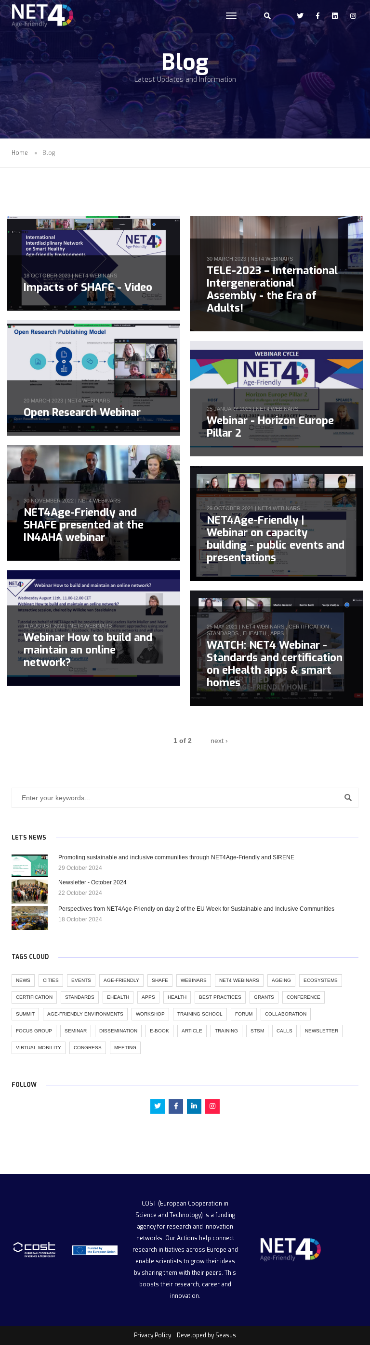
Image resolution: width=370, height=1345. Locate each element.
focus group (34, 1030)
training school (200, 1014)
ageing (281, 980)
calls (284, 1030)
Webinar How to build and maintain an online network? (88, 649)
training (226, 1030)
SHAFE (160, 980)
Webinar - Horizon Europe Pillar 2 (270, 427)
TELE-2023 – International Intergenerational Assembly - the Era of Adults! (272, 289)
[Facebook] (318, 16)
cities (51, 980)
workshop (150, 1014)
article (192, 1030)
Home (20, 153)
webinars (194, 980)
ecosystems (321, 980)
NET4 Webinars (96, 275)
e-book (159, 1030)
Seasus (225, 1335)
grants (264, 997)
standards (222, 633)
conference (303, 997)
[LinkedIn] (335, 16)
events (81, 980)
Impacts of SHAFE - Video (88, 287)
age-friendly (121, 980)
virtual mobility (38, 1047)
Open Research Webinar (82, 412)
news (23, 980)
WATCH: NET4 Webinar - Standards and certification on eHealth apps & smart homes (275, 664)
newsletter (321, 1030)
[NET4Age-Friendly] (41, 16)
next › (219, 740)
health (177, 997)
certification (309, 626)
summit (25, 1014)
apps (277, 633)
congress (88, 1047)
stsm (257, 1030)
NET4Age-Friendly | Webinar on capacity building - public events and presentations (275, 539)
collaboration (285, 1014)
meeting (125, 1047)
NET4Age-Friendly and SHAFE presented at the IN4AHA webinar (84, 524)
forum (243, 1014)
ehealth (254, 633)
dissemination (118, 1030)
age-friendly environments (85, 1014)
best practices (220, 997)
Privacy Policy (152, 1335)
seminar (76, 1030)
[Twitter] (300, 16)
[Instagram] (350, 16)
